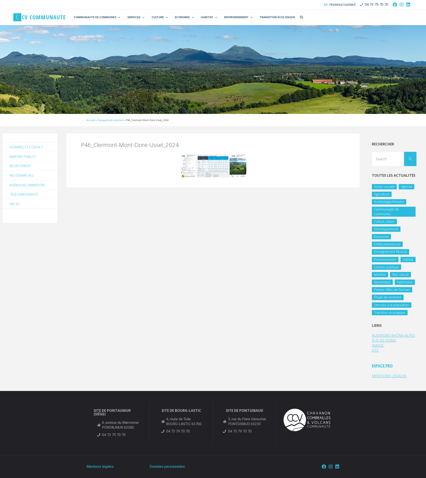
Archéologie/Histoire (389, 202)
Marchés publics (23, 156)
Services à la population (391, 305)
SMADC (378, 345)
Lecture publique (386, 267)
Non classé (400, 274)
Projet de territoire (387, 297)
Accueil (91, 120)
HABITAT (207, 17)
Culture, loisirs (384, 221)
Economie (381, 236)
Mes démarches (22, 175)
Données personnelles (167, 466)
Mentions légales (100, 466)
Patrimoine (405, 282)
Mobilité (380, 274)
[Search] (410, 159)
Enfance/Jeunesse (387, 244)
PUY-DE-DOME (384, 340)
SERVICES (133, 17)
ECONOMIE (182, 17)
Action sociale (384, 186)
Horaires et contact (26, 147)
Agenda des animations (27, 185)
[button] (301, 17)
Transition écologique (389, 312)
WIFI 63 (14, 204)
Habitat (408, 259)
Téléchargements (24, 194)
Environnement (385, 259)
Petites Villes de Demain (392, 290)
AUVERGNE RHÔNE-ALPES (393, 335)
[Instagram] (401, 4)
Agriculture (381, 194)
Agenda (406, 186)
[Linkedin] (408, 4)
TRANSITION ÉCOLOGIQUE (277, 17)
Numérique (382, 282)
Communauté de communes (386, 211)
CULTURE (158, 17)
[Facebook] (395, 4)
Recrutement (20, 166)
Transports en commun (110, 120)
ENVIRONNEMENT (236, 17)
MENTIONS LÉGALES (389, 375)
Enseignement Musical (390, 252)
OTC (375, 350)
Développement (386, 229)
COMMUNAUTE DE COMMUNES (95, 17)
